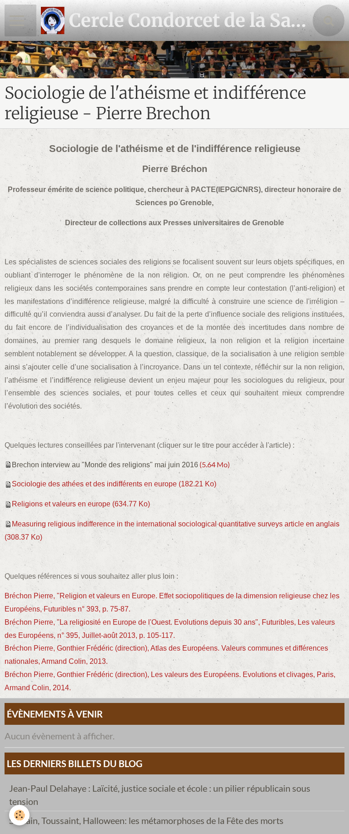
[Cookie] (19, 815)
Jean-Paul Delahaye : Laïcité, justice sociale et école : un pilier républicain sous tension (159, 795)
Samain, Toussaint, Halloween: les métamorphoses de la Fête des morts (146, 820)
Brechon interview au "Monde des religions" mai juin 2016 (105, 465)
